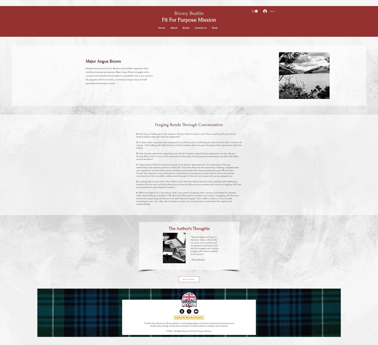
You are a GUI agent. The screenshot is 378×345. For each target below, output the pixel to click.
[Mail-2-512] (196, 311)
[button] (254, 11)
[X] (189, 311)
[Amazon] (182, 311)
